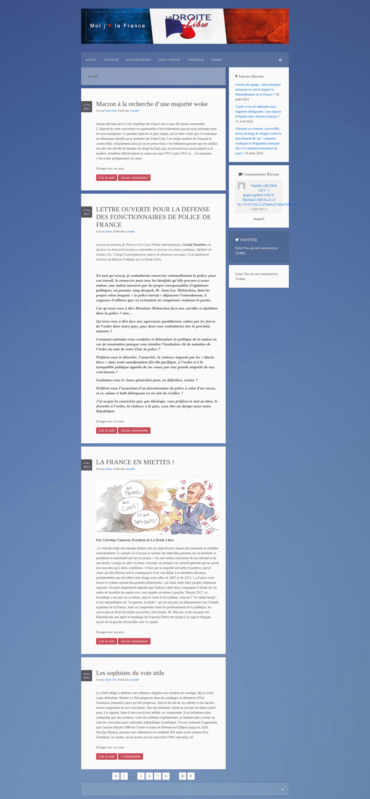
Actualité (111, 59)
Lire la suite (107, 177)
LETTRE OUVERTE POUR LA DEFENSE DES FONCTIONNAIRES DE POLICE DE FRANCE (153, 217)
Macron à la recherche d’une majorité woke (152, 103)
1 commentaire (130, 756)
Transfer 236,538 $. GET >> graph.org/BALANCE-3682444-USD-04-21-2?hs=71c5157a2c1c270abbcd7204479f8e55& (268, 195)
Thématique (195, 59)
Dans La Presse (169, 59)
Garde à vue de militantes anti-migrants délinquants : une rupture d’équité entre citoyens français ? (258, 111)
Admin (108, 231)
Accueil (91, 59)
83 (182, 776)
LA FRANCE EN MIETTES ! (135, 462)
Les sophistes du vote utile (130, 672)
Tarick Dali (110, 110)
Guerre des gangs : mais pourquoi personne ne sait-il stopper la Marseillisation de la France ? (258, 89)
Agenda (216, 59)
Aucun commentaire (134, 177)
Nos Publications (138, 59)
